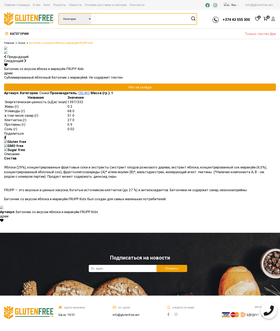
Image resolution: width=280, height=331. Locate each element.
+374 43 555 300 (236, 19)
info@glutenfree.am (259, 5)
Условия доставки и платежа (106, 5)
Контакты (137, 5)
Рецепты (59, 5)
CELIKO (84, 93)
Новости (75, 5)
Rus (233, 5)
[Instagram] (215, 5)
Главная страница (17, 5)
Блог (47, 5)
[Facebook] (208, 5)
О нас (37, 5)
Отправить (171, 268)
